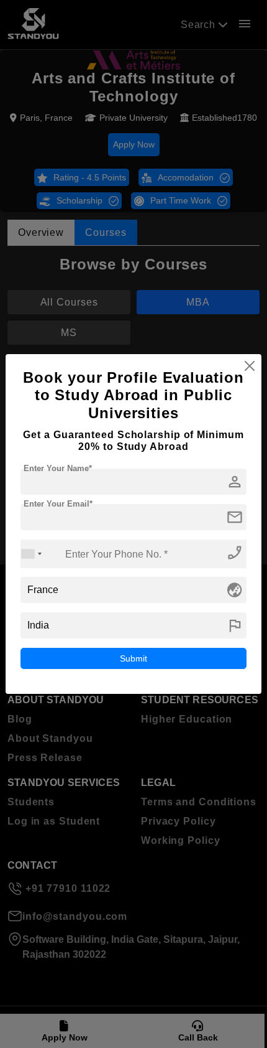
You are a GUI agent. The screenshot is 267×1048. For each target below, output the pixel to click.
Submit (133, 658)
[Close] (249, 366)
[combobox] (32, 553)
